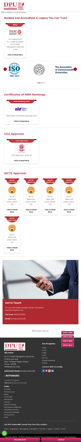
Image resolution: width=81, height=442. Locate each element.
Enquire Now (20, 440)
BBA (44, 353)
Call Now (61, 440)
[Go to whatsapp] (4, 433)
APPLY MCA (67, 337)
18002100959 (19, 314)
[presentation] (5, 69)
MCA (44, 350)
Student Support (11, 380)
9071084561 (12, 375)
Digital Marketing (49, 360)
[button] (37, 82)
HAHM (45, 363)
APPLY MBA (67, 333)
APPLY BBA (67, 341)
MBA (44, 348)
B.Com (45, 358)
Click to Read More (15, 55)
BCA (44, 355)
